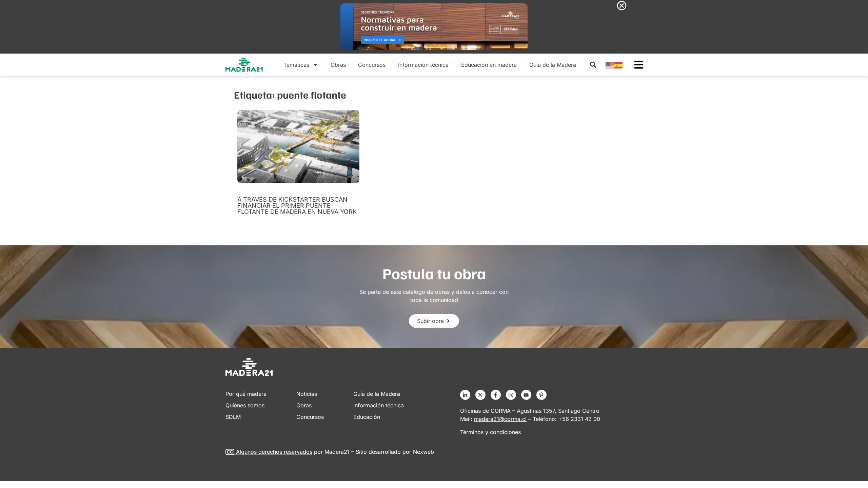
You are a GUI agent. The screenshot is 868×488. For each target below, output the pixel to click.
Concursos (372, 64)
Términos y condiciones (490, 432)
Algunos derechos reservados (274, 451)
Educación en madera (489, 64)
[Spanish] (618, 64)
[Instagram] (511, 395)
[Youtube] (526, 395)
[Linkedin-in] (465, 395)
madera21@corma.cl (500, 418)
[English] (610, 64)
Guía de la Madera (552, 64)
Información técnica (423, 64)
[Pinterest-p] (541, 395)
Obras (338, 64)
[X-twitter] (480, 395)
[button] (592, 64)
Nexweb (423, 451)
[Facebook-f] (496, 395)
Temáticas (296, 64)
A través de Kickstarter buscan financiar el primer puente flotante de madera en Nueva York (297, 205)
